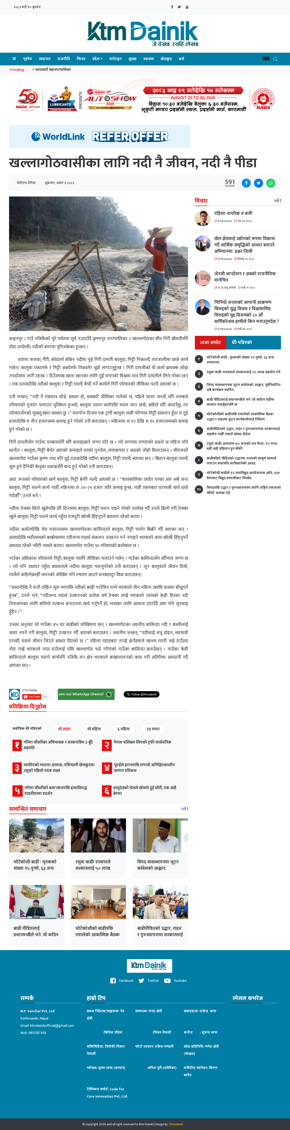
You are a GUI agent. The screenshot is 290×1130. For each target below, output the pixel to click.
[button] (266, 58)
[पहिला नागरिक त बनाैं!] (204, 218)
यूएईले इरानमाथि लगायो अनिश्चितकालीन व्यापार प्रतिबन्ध (144, 768)
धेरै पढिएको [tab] (242, 342)
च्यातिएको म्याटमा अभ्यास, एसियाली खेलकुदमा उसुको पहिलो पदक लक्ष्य (59, 768)
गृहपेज (27, 59)
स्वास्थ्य (148, 59)
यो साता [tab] (64, 729)
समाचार (45, 59)
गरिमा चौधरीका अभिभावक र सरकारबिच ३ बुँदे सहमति (58, 745)
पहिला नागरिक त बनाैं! (233, 213)
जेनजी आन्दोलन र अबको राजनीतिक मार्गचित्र (245, 277)
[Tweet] (258, 183)
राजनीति (64, 59)
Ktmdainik (176, 1124)
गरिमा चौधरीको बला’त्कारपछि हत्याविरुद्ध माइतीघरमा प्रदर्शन (55, 791)
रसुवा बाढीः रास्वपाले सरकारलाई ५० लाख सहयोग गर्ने (93, 868)
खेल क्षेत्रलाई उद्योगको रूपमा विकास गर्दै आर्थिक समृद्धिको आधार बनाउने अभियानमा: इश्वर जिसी (244, 245)
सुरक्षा (132, 59)
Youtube (179, 981)
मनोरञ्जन (115, 59)
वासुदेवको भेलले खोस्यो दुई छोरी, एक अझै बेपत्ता (144, 791)
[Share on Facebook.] (246, 183)
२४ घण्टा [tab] (153, 729)
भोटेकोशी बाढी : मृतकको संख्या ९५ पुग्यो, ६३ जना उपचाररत (35, 868)
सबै (184, 809)
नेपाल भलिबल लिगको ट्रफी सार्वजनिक (142, 742)
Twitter (153, 981)
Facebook (125, 981)
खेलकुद (166, 59)
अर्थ (181, 59)
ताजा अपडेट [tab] (210, 342)
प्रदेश (95, 59)
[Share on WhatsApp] (270, 183)
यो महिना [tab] (94, 729)
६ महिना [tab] (124, 729)
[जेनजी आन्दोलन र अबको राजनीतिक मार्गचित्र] (204, 278)
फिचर (81, 59)
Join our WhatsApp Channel (81, 694)
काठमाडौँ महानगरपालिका (53, 70)
